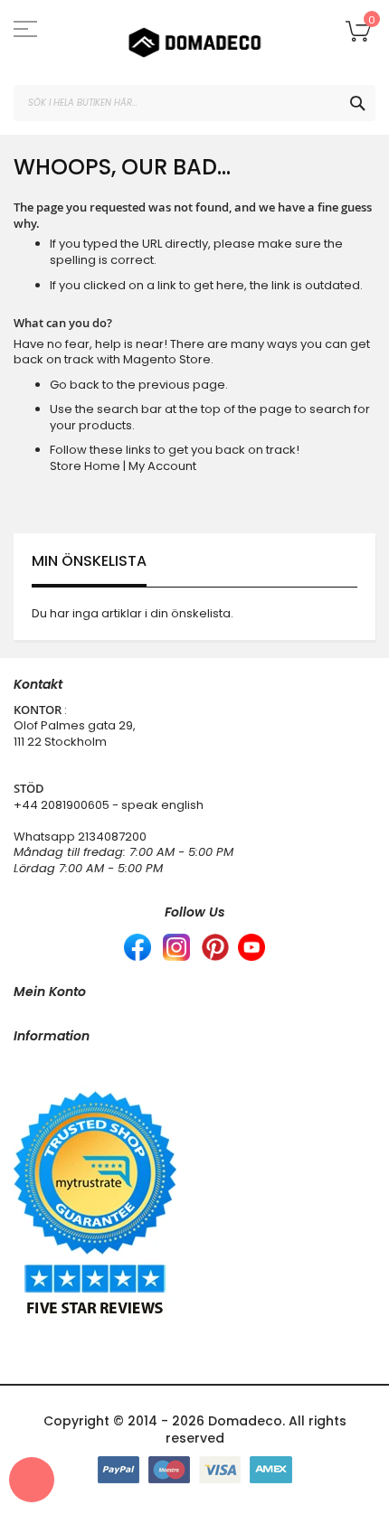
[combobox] (194, 103)
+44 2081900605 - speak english (109, 804)
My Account (162, 466)
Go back (75, 384)
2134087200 (112, 836)
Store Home (85, 466)
